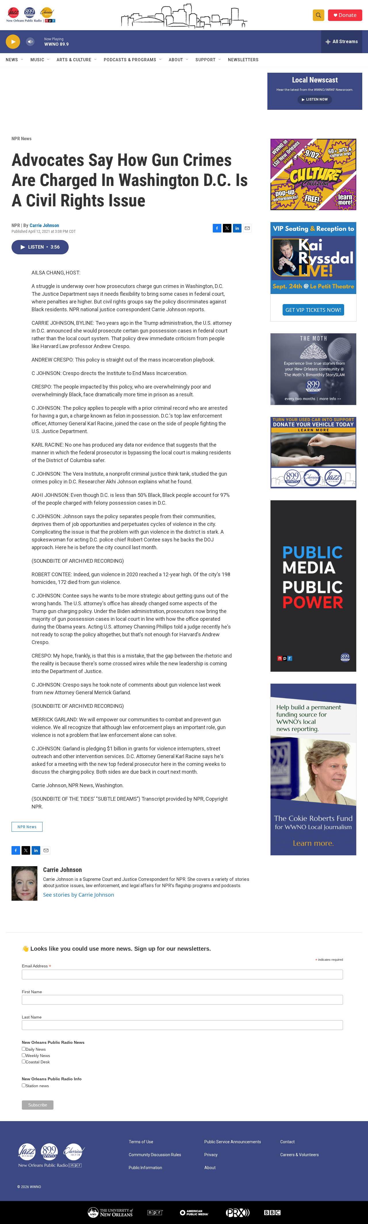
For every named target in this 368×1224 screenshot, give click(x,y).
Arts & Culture (74, 59)
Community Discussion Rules (155, 1155)
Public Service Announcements (232, 1142)
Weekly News (38, 1055)
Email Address (36, 966)
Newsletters (243, 59)
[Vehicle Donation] (313, 452)
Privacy (211, 1155)
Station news (37, 1085)
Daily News (36, 1049)
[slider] (39, 42)
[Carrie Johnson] (24, 883)
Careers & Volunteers (299, 1155)
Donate (347, 15)
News (12, 59)
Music (37, 59)
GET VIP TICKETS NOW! (313, 309)
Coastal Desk (38, 1062)
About (176, 59)
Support (205, 59)
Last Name (32, 1017)
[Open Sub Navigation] (22, 59)
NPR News (22, 138)
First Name (32, 991)
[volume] (30, 41)
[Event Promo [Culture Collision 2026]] (313, 174)
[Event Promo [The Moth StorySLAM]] (313, 369)
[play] (13, 42)
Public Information (145, 1168)
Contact (287, 1142)
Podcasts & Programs (130, 59)
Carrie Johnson (44, 225)
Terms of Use (141, 1142)
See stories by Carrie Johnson (78, 894)
